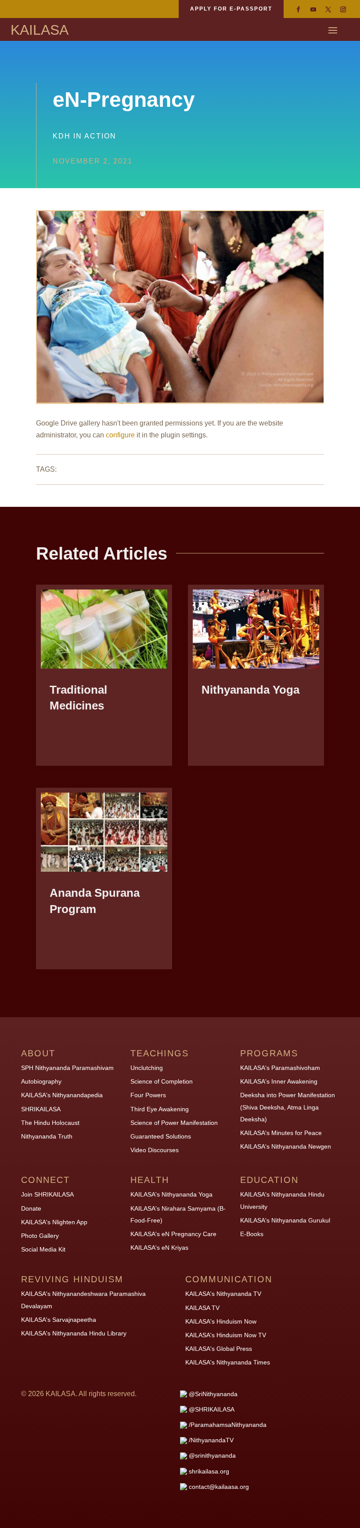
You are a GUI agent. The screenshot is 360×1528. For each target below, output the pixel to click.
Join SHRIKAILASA (47, 1194)
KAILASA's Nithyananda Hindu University (282, 1200)
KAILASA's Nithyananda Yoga (171, 1194)
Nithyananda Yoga (250, 689)
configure (120, 435)
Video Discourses (154, 1149)
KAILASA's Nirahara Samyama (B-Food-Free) (178, 1214)
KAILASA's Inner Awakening (278, 1081)
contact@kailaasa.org (219, 1486)
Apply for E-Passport (231, 9)
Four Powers (148, 1095)
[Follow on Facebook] (298, 9)
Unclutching (146, 1067)
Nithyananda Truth (46, 1136)
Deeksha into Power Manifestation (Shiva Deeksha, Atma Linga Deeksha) (287, 1106)
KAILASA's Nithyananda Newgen (285, 1146)
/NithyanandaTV (211, 1440)
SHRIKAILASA (41, 1109)
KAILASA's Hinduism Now (220, 1321)
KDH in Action (84, 136)
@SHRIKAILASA (211, 1409)
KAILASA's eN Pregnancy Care (173, 1233)
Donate (31, 1208)
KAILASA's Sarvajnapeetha (58, 1319)
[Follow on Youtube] (313, 9)
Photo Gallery (40, 1235)
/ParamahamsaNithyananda (227, 1424)
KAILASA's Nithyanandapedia (62, 1095)
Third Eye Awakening (159, 1109)
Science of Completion (161, 1081)
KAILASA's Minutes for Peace (281, 1132)
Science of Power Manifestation (174, 1122)
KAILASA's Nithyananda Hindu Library (73, 1333)
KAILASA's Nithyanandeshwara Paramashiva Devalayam (83, 1299)
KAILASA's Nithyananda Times (227, 1362)
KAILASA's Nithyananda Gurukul (285, 1220)
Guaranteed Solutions (160, 1136)
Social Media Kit (43, 1249)
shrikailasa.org (209, 1471)
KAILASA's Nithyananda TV (223, 1293)
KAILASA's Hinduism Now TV (225, 1335)
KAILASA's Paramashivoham (280, 1067)
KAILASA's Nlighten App (54, 1222)
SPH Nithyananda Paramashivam (67, 1067)
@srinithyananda (212, 1455)
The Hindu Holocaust (50, 1122)
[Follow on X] (328, 9)
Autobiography (41, 1081)
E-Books (251, 1233)
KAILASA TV (202, 1307)
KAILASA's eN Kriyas (159, 1247)
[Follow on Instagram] (343, 9)
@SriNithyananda (213, 1393)
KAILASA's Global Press (218, 1348)
